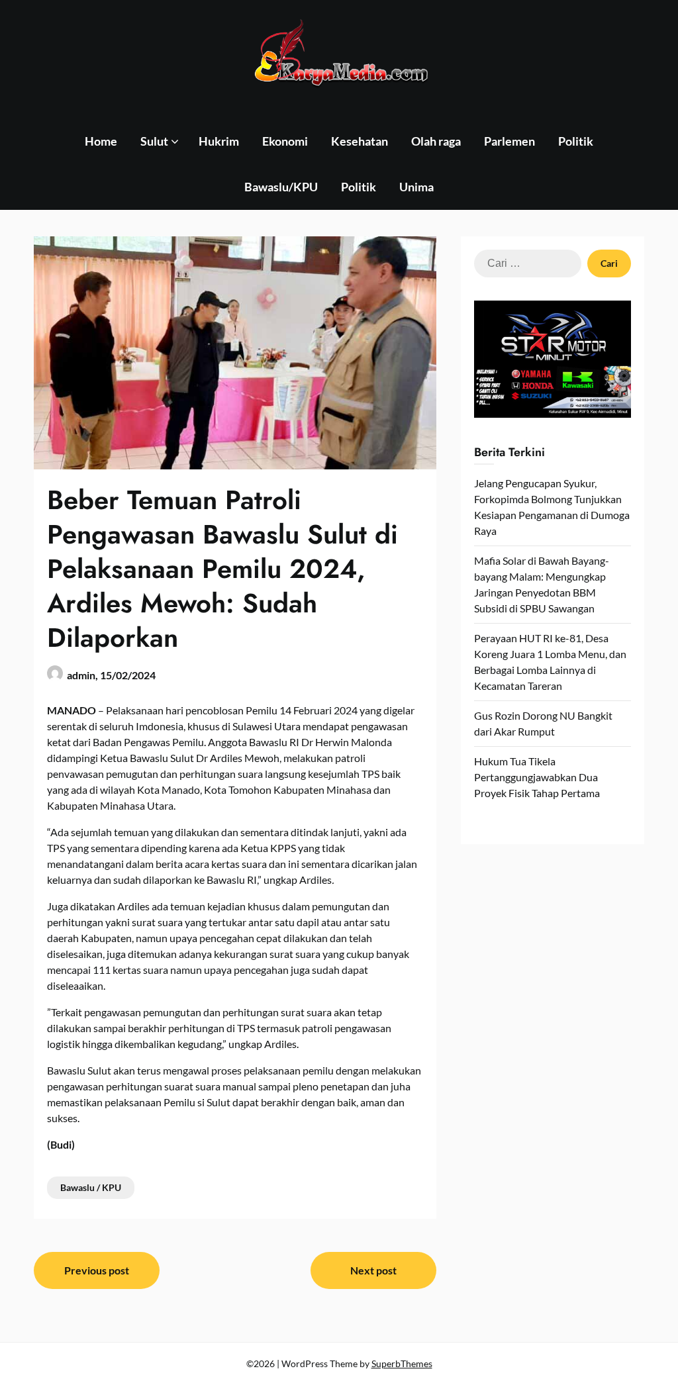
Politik (575, 141)
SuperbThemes (401, 1363)
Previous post (96, 1270)
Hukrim (219, 141)
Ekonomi (285, 141)
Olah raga (436, 141)
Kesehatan (359, 141)
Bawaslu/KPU (281, 186)
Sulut (154, 141)
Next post (373, 1270)
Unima (416, 186)
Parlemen (509, 141)
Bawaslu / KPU (90, 1187)
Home (101, 141)
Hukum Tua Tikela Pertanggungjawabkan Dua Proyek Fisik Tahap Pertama (537, 777)
